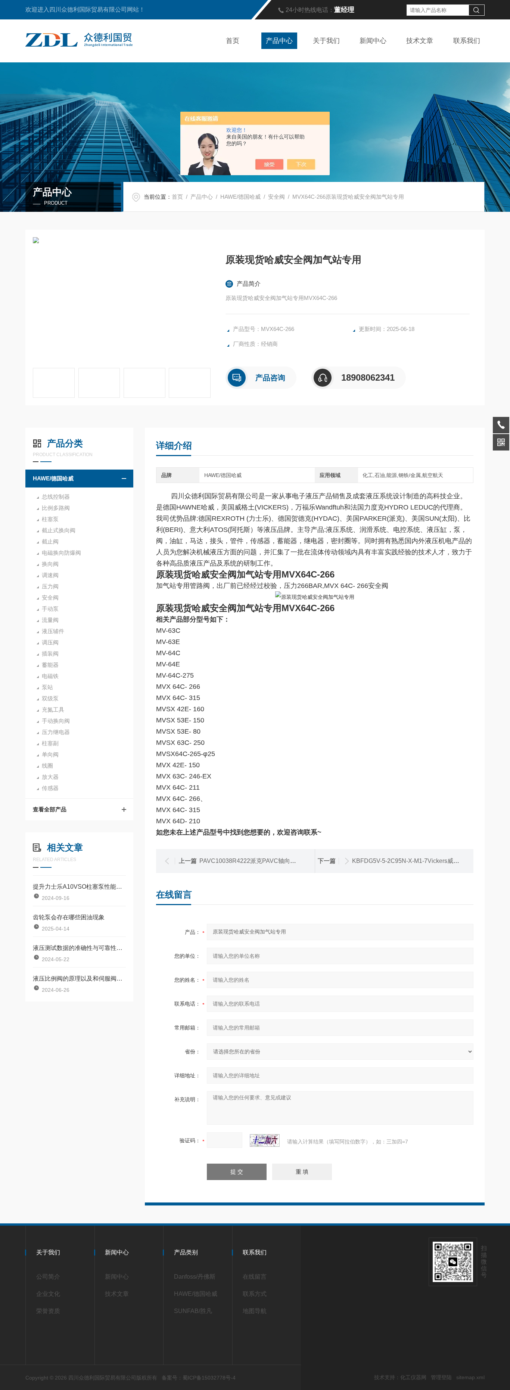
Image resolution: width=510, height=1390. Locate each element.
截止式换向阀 (58, 530)
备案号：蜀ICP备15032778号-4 (199, 1378)
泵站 (47, 687)
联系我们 (466, 40)
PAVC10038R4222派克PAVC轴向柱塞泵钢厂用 (262, 861)
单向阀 (50, 754)
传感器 (50, 788)
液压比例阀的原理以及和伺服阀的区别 (79, 978)
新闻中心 (373, 40)
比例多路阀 (56, 508)
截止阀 (50, 541)
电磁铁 (50, 676)
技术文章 (419, 40)
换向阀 (50, 564)
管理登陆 (441, 1377)
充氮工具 (53, 709)
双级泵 (50, 698)
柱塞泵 (50, 519)
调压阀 (50, 642)
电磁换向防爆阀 (61, 553)
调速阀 (50, 575)
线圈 (47, 765)
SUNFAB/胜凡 (193, 1311)
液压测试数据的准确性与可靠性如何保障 (79, 948)
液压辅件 (53, 631)
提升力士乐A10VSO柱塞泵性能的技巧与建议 (79, 886)
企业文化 (48, 1294)
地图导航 (255, 1311)
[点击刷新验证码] (265, 1140)
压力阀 (50, 586)
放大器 (50, 777)
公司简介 (48, 1276)
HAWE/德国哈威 (240, 197)
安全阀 (276, 197)
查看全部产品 (49, 809)
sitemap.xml (470, 1377)
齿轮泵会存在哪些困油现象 (69, 917)
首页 (232, 40)
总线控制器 (56, 496)
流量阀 (50, 620)
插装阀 (50, 653)
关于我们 (326, 40)
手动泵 (50, 609)
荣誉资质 (48, 1311)
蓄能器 (50, 665)
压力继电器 (56, 732)
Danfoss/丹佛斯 (194, 1276)
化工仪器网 (413, 1377)
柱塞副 (50, 743)
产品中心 (279, 40)
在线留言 (255, 1276)
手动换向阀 (56, 721)
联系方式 (255, 1294)
